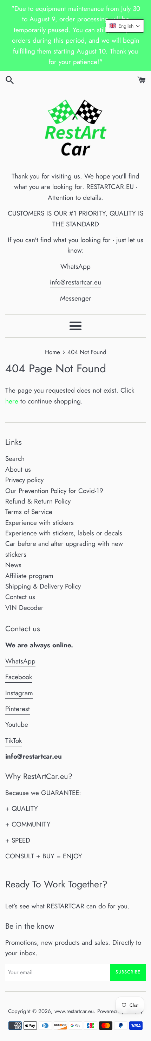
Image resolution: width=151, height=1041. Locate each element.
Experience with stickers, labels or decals (63, 533)
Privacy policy (24, 480)
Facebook (18, 677)
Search (15, 458)
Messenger (75, 298)
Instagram (19, 693)
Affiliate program (29, 576)
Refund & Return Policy (38, 501)
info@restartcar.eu (75, 282)
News (13, 565)
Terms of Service (28, 511)
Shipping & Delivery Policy (43, 586)
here (11, 401)
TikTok (13, 740)
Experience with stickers (39, 522)
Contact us (20, 597)
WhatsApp (75, 266)
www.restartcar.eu (74, 1011)
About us (18, 469)
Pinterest (17, 708)
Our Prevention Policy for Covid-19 (54, 490)
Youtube (16, 724)
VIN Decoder (24, 607)
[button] (125, 26)
